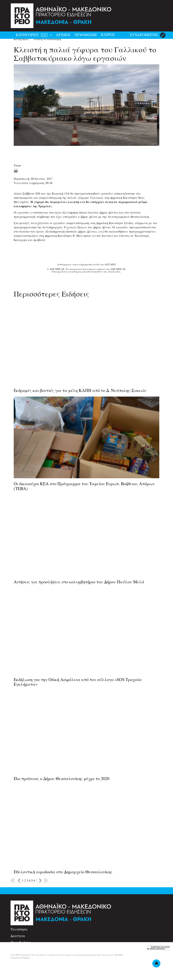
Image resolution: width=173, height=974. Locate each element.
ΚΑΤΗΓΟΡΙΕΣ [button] (28, 35)
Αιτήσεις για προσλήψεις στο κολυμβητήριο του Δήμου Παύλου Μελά (79, 582)
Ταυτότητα (19, 929)
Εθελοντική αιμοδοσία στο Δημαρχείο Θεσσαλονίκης (63, 872)
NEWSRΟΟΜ (85, 35)
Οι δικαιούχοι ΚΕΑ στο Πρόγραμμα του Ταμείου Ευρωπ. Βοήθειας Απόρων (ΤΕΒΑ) (84, 486)
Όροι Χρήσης (20, 942)
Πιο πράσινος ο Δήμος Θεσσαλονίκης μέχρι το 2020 (61, 778)
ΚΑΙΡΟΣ (108, 35)
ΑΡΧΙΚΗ (63, 35)
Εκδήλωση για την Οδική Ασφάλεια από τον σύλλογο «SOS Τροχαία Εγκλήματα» (78, 682)
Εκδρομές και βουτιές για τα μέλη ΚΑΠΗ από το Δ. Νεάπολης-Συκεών (80, 390)
